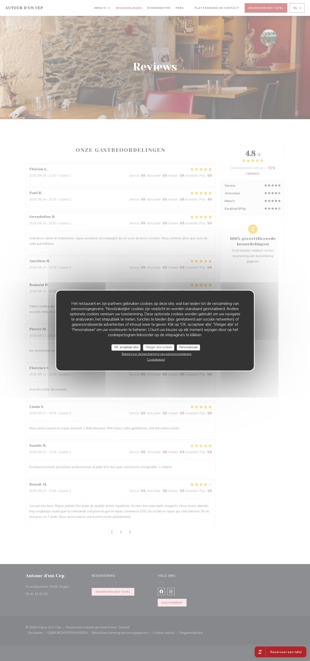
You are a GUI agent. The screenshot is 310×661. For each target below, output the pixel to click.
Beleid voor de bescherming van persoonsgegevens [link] (157, 354)
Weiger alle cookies (159, 347)
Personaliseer (188, 347)
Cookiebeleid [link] (156, 360)
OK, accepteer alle (126, 347)
